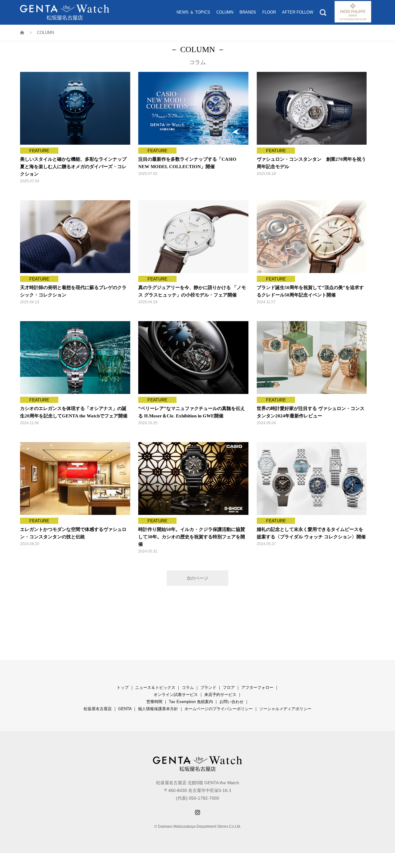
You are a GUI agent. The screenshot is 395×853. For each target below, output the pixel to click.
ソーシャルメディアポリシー (285, 708)
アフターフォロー (257, 687)
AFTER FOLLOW (297, 12)
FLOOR (269, 12)
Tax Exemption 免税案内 (191, 701)
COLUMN (224, 12)
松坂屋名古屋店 (98, 708)
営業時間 (154, 701)
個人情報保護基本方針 (158, 708)
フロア (229, 687)
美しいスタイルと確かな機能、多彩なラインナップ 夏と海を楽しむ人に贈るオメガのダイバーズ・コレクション (75, 166)
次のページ (197, 578)
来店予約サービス (220, 694)
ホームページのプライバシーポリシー (219, 708)
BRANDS (247, 12)
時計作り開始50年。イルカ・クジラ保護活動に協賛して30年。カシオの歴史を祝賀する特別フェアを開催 (191, 537)
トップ (123, 687)
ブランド (208, 687)
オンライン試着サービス (176, 694)
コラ (186, 687)
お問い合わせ (231, 701)
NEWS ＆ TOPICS (193, 12)
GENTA (124, 708)
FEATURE (39, 150)
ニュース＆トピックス (155, 687)
